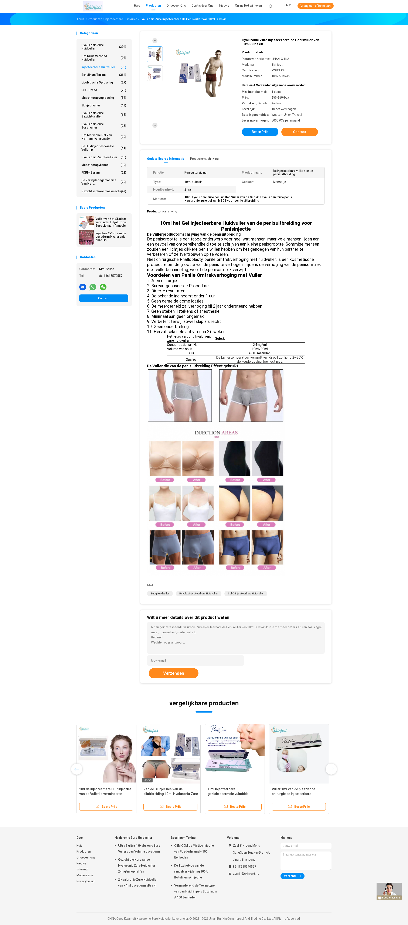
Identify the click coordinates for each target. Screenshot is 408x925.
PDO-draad (103, 90)
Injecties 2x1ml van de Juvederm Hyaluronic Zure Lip (110, 237)
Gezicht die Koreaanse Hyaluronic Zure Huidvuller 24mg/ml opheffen (136, 865)
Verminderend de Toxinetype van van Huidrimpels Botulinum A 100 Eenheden (195, 891)
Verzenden (173, 673)
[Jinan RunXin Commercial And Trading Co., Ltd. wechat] (103, 286)
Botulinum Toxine (103, 74)
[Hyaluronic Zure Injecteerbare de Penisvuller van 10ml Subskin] (200, 73)
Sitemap (82, 869)
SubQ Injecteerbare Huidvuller (246, 593)
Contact (103, 298)
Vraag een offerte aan (315, 5)
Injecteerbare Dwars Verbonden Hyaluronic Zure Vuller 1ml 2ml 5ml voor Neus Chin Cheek (235, 794)
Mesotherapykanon (103, 165)
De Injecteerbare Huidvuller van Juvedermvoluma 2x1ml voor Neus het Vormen (298, 794)
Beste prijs (260, 132)
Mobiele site (84, 875)
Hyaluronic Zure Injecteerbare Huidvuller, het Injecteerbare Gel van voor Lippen (167, 794)
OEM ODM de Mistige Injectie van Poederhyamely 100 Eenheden (194, 851)
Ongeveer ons (85, 857)
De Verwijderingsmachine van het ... (103, 181)
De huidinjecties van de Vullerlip (103, 147)
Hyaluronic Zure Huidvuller (103, 46)
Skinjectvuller (103, 105)
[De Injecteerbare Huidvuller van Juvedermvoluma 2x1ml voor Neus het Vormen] (299, 754)
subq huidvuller (160, 593)
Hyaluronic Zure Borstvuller (103, 125)
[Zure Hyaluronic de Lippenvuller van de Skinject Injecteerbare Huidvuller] (106, 754)
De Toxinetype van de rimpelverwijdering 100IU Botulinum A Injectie (191, 871)
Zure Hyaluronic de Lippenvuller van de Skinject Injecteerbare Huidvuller (103, 794)
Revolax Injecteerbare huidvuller (198, 593)
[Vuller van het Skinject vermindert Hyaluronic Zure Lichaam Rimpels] (86, 223)
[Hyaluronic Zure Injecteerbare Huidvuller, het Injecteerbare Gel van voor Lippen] (170, 754)
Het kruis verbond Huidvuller (103, 57)
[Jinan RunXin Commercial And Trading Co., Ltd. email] (82, 286)
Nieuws (81, 863)
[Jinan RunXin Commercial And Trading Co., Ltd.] (93, 6)
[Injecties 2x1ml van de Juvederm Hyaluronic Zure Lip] (86, 237)
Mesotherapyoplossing (103, 97)
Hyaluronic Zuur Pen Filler (103, 157)
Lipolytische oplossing (103, 82)
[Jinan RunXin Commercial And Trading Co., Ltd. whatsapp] (92, 286)
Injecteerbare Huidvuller (103, 67)
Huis (79, 845)
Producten (83, 851)
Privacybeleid (85, 881)
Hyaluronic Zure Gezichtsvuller (103, 114)
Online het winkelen (248, 5)
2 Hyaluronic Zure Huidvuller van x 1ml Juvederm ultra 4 (138, 882)
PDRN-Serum (103, 172)
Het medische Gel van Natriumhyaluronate (103, 136)
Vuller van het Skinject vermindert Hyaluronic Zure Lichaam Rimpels (111, 222)
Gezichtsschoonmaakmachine (103, 191)
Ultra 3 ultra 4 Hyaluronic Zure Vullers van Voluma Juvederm (139, 848)
